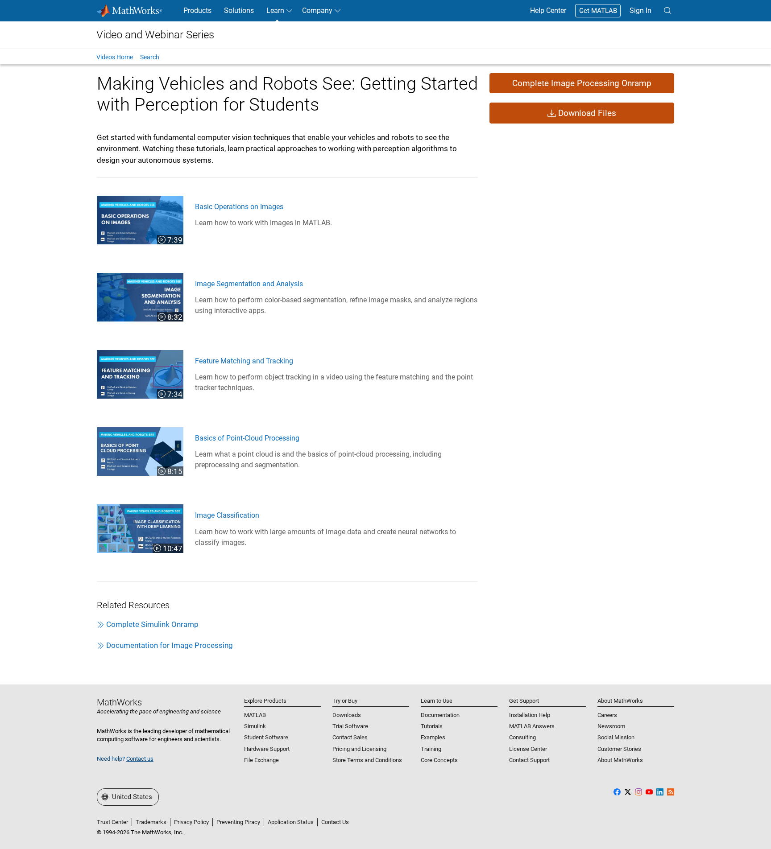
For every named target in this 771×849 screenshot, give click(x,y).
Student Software (266, 737)
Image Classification (227, 515)
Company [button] (317, 10)
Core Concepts (439, 760)
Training (431, 749)
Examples (433, 737)
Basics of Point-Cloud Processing (247, 438)
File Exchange (261, 760)
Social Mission (615, 737)
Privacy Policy (191, 822)
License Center (528, 749)
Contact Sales (350, 737)
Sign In (640, 10)
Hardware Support (267, 749)
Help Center (548, 10)
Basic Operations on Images (239, 206)
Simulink (255, 726)
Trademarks (151, 822)
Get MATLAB (598, 11)
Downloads (346, 715)
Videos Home (114, 57)
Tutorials (432, 726)
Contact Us (335, 822)
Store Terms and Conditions (367, 760)
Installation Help (529, 715)
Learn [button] (275, 10)
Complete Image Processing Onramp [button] (581, 83)
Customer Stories (619, 749)
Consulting (522, 737)
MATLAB (255, 715)
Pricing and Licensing (359, 749)
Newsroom (611, 726)
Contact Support (529, 760)
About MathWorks (620, 760)
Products (197, 10)
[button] (667, 10)
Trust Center (112, 822)
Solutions (239, 10)
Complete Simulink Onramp (152, 624)
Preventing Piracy (238, 822)
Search (149, 57)
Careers (607, 715)
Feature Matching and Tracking (244, 361)
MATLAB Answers (532, 726)
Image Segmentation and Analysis (249, 284)
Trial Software (350, 726)
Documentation (440, 715)
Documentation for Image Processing (169, 645)
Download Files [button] (586, 113)
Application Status (291, 822)
